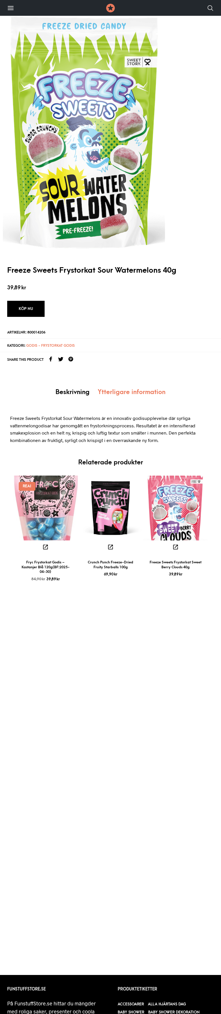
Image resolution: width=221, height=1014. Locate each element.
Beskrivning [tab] (72, 392)
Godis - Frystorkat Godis (50, 346)
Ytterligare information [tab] (131, 392)
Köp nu (26, 309)
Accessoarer (131, 1004)
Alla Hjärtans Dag (167, 1004)
